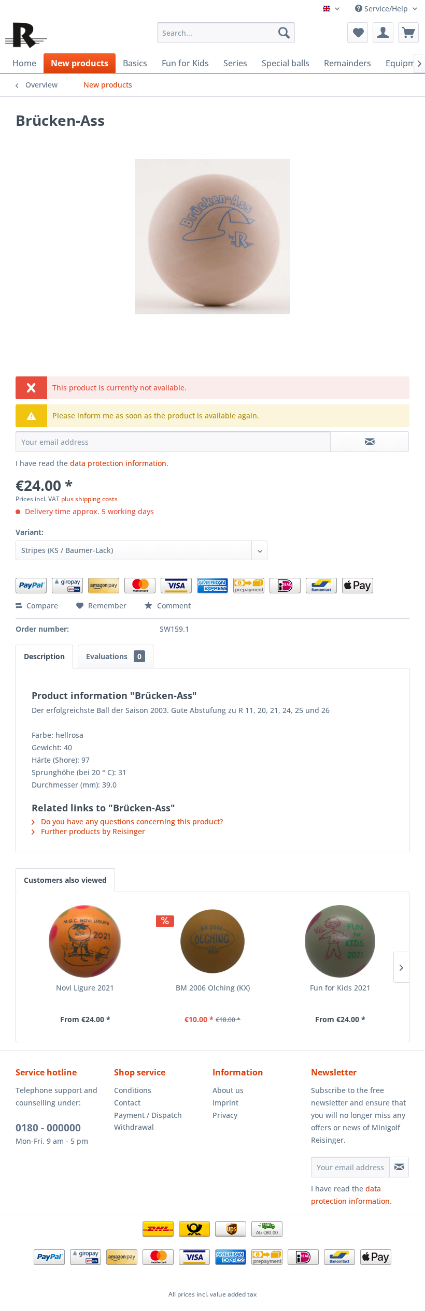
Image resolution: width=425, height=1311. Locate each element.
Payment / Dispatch (148, 1115)
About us (228, 1090)
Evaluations (113, 656)
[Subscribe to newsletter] (399, 1167)
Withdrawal (134, 1127)
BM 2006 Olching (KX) (213, 988)
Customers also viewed (65, 880)
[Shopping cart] (408, 32)
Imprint (225, 1103)
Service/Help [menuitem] (386, 8)
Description (44, 656)
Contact (127, 1103)
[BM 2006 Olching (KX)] (212, 941)
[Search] (284, 32)
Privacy (224, 1115)
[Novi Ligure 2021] (85, 941)
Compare (41, 605)
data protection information (118, 463)
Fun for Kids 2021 (340, 988)
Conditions (132, 1090)
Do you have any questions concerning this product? (131, 821)
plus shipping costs (89, 498)
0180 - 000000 (48, 1127)
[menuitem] (226, 32)
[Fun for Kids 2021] (340, 941)
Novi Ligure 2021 (85, 988)
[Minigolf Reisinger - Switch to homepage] (26, 35)
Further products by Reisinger (92, 831)
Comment (173, 605)
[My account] (383, 32)
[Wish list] (357, 32)
